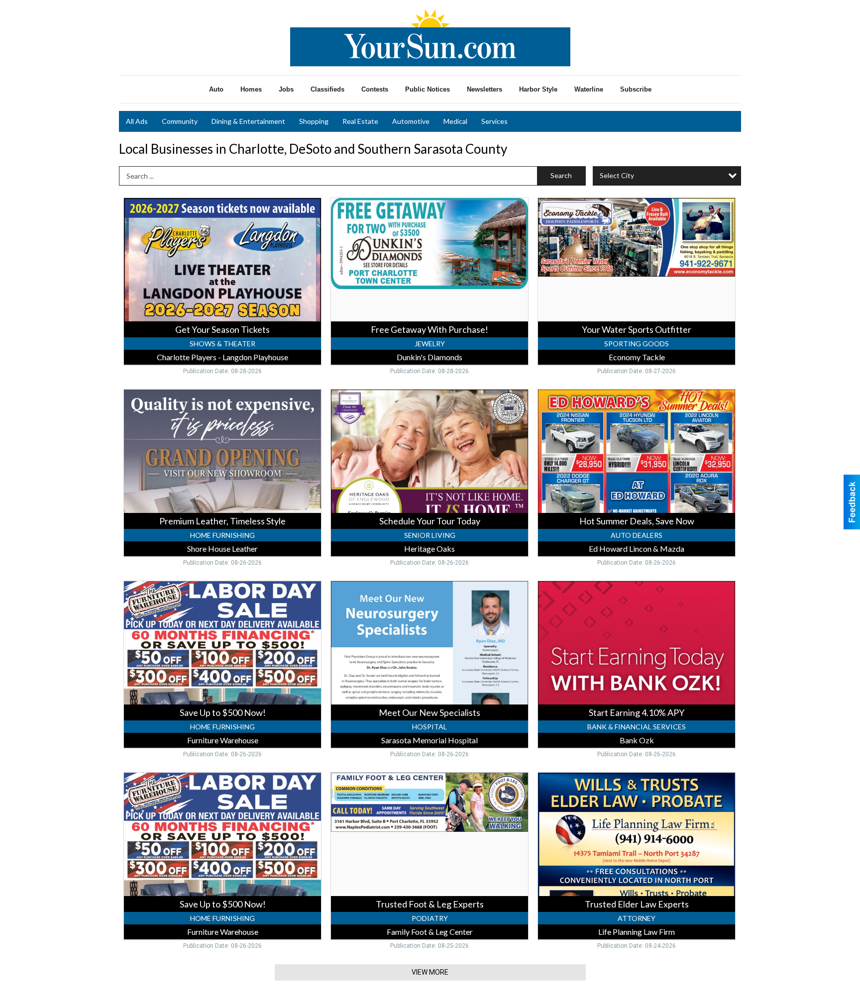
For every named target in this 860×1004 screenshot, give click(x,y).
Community (180, 121)
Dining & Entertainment (248, 121)
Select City (617, 175)
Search (561, 175)
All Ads (137, 121)
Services (494, 121)
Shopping (313, 121)
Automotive (411, 121)
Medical (455, 121)
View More (430, 972)
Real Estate (360, 121)
